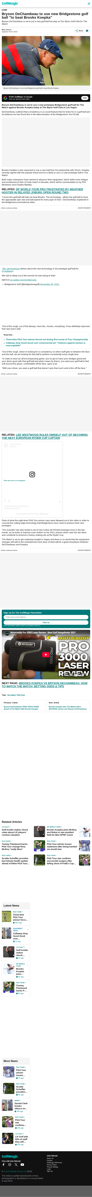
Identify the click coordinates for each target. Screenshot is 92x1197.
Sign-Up (50, 1171)
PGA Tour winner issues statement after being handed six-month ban (62, 846)
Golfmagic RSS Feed (54, 1162)
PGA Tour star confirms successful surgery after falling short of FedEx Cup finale (60, 861)
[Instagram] (10, 1165)
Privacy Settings (52, 1167)
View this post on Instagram (14, 480)
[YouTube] (23, 1165)
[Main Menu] (89, 3)
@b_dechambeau (11, 268)
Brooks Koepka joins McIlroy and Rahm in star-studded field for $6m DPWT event (62, 832)
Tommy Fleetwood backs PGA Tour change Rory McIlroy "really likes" (15, 846)
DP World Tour (53, 827)
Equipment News (17, 930)
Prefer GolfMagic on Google (20, 97)
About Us (50, 1158)
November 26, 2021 (49, 284)
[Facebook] (4, 1165)
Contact (49, 1160)
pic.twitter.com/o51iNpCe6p (23, 280)
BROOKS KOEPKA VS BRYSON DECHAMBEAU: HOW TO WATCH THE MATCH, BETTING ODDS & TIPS (45, 685)
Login (49, 1169)
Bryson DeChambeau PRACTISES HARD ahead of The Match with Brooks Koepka (21, 708)
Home (4, 10)
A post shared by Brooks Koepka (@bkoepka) (32, 514)
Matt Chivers (6, 30)
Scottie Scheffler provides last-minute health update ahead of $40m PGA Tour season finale (15, 861)
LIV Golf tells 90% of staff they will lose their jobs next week (21, 1139)
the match (11, 695)
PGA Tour (21, 695)
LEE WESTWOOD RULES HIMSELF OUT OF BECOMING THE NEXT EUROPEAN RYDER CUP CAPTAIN (45, 436)
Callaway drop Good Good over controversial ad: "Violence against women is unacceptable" (20, 936)
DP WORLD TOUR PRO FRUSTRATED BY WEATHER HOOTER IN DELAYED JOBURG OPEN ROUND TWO (42, 191)
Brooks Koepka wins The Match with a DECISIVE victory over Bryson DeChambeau (68, 708)
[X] (16, 1165)
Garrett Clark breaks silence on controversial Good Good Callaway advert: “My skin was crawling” (21, 1106)
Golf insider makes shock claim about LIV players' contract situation (15, 832)
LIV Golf (5, 827)
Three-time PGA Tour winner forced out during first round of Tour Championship (47, 339)
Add (85, 98)
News (17, 1100)
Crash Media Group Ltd (15, 1171)
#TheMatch (7, 271)
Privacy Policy (46, 625)
